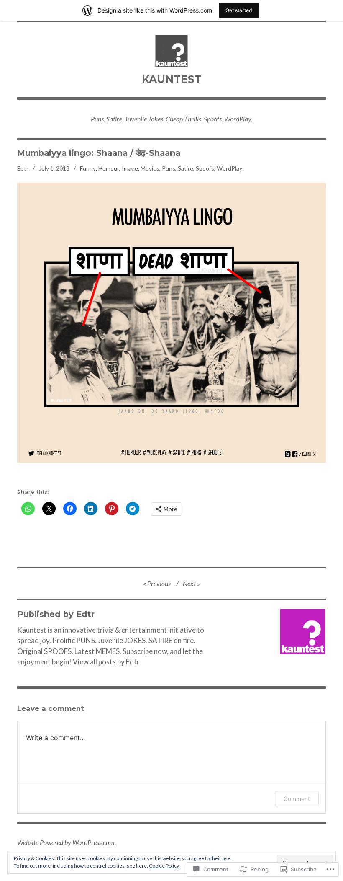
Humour (108, 168)
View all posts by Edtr (106, 661)
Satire (185, 168)
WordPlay (229, 168)
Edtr (22, 168)
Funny (88, 168)
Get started (238, 10)
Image (130, 168)
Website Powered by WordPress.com (66, 842)
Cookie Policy (164, 866)
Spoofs (205, 168)
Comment (297, 798)
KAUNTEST (172, 79)
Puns (168, 168)
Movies (150, 168)
